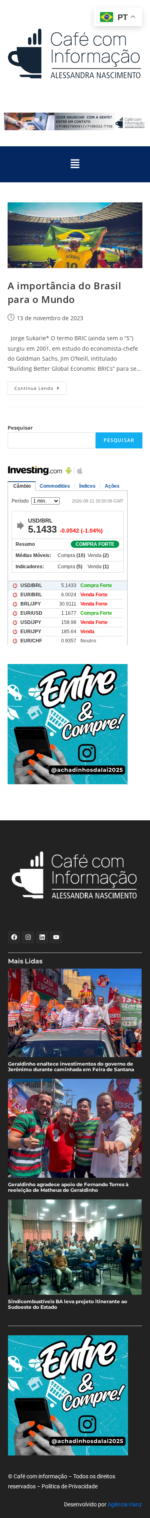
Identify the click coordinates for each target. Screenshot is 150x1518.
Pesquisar (20, 427)
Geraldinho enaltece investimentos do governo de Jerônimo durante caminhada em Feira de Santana (71, 1066)
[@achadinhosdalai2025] (75, 724)
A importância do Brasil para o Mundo (65, 292)
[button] (75, 164)
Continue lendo (40, 386)
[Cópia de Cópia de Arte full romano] (75, 121)
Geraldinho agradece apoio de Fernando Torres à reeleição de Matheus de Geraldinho (68, 1187)
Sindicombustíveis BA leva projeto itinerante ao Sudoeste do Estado (67, 1304)
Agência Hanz (125, 1504)
